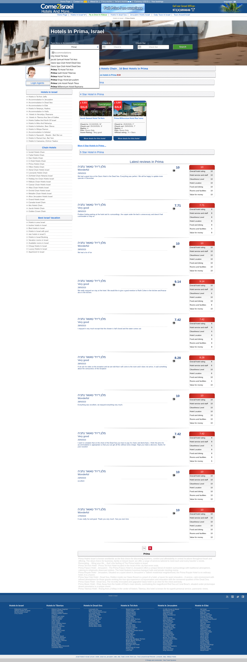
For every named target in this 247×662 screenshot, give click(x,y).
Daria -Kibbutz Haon (59, 623)
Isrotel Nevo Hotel (95, 625)
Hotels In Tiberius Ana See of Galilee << (42, 117)
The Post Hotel (168, 622)
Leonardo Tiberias (58, 626)
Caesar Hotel (167, 640)
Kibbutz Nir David (58, 636)
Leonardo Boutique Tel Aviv (135, 639)
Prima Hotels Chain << (35, 164)
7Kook (165, 616)
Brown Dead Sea (95, 619)
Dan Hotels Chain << (34, 158)
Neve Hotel (204, 620)
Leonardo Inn (93, 609)
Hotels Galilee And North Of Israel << (41, 120)
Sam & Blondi (130, 620)
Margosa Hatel (131, 643)
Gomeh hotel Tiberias (59, 640)
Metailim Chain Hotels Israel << (38, 193)
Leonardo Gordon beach (134, 630)
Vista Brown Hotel (206, 618)
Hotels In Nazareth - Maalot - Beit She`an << (44, 135)
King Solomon (168, 650)
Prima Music (204, 637)
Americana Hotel (206, 632)
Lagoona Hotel (205, 628)
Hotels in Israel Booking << (37, 237)
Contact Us (78, 1)
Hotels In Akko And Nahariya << (39, 123)
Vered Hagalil (56, 629)
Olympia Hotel (131, 615)
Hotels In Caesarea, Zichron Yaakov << (42, 141)
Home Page (65, 1)
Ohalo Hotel (56, 633)
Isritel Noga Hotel (95, 615)
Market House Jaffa (132, 609)
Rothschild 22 (131, 642)
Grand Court (167, 623)
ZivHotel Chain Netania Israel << (39, 176)
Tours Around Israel (182, 15)
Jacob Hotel (204, 636)
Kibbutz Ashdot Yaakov (60, 613)
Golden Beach (131, 613)
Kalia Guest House (95, 611)
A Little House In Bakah (171, 609)
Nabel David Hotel (58, 639)
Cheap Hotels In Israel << (36, 246)
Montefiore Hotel (169, 611)
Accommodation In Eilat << (37, 105)
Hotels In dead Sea (119, 15)
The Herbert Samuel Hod (97, 612)
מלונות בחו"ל (106, 1)
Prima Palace (167, 632)
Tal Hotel (129, 623)
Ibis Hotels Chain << (34, 205)
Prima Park (167, 630)
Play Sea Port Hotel (133, 645)
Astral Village (204, 642)
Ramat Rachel (168, 633)
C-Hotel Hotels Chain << (36, 161)
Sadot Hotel (130, 611)
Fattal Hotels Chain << (35, 155)
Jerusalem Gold (168, 635)
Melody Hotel (130, 625)
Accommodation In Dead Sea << (39, 102)
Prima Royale (168, 643)
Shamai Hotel (168, 618)
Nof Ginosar (56, 635)
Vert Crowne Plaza (95, 618)
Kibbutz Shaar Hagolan (60, 609)
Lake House (56, 620)
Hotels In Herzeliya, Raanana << (39, 114)
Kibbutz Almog (94, 616)
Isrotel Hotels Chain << (35, 152)
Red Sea (203, 612)
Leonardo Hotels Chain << (36, 173)
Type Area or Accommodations (64, 43)
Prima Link (129, 649)
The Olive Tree (168, 636)
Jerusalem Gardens (170, 646)
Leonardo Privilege (207, 645)
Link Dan (129, 650)
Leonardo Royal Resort (208, 619)
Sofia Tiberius (56, 642)
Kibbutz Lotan (205, 613)
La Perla (55, 615)
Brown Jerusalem (169, 637)
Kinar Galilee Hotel (58, 630)
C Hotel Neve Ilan (169, 628)
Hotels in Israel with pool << (37, 231)
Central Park (204, 640)
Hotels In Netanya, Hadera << (38, 108)
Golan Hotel (56, 622)
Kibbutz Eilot (204, 647)
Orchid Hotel (130, 629)
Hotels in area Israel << (35, 222)
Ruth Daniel (130, 637)
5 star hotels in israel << (36, 234)
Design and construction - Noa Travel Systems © (160, 660)
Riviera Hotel (204, 626)
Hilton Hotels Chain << (35, 167)
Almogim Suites (205, 649)
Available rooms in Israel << (37, 243)
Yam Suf (203, 623)
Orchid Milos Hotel (95, 626)
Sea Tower (129, 633)
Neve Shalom (168, 620)
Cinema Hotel (131, 626)
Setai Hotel (55, 643)
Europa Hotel (56, 645)
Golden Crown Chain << (36, 211)
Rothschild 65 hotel (132, 647)
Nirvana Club (204, 643)
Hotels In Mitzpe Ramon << (37, 129)
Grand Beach (130, 635)
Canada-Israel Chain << (36, 202)
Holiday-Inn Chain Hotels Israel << (40, 179)
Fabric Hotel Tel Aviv (133, 619)
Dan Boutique (168, 642)
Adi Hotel (203, 609)
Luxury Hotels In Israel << (36, 249)
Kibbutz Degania (57, 612)
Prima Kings (167, 645)
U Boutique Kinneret (59, 637)
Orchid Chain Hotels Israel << (38, 190)
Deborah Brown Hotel (133, 622)
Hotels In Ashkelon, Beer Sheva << (40, 126)
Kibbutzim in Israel (20, 609)
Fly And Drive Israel (21, 612)
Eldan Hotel (167, 647)
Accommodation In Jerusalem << (39, 100)
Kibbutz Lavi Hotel (58, 616)
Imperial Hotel (131, 612)
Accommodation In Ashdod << (38, 132)
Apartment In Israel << (35, 252)
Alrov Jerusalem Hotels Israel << (39, 196)
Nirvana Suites (205, 622)
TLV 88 (128, 646)
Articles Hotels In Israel (22, 611)
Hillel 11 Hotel (168, 613)
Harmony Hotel (168, 649)
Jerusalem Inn (168, 612)
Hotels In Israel (77, 15)
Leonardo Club (205, 630)
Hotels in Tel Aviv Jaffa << (36, 97)
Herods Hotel (93, 623)
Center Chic (130, 618)
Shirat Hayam (56, 628)
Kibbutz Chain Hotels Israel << (38, 182)
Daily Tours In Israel (162, 15)
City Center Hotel (169, 619)
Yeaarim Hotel (168, 629)
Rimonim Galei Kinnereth (60, 646)
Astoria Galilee (57, 619)
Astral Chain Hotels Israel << (37, 170)
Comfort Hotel (205, 611)
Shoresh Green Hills (170, 639)
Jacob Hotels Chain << (35, 208)
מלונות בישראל (121, 1)
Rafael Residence (169, 615)
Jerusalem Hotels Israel (140, 15)
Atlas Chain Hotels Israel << (37, 188)
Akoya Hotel (204, 650)
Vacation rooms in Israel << (37, 240)
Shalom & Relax (131, 628)
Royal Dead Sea (94, 622)
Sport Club (204, 629)
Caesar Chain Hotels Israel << (38, 185)
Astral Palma (204, 633)
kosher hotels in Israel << (36, 225)
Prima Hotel (130, 632)
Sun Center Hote (206, 615)
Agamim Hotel (205, 625)
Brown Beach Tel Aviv (133, 640)
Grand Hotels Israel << (35, 199)
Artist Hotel (130, 616)
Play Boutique (205, 646)
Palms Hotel (204, 635)
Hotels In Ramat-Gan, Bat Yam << (40, 138)
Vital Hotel (129, 636)
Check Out (140, 43)
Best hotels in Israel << (35, 228)
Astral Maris (204, 639)
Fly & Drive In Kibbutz (98, 15)
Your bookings (157, 1)
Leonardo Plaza (94, 613)
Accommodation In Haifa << (37, 111)
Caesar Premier (205, 616)
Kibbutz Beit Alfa (57, 611)
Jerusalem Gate (168, 626)
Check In (107, 43)
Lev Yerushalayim (169, 625)
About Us (94, 1)
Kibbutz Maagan (57, 618)
